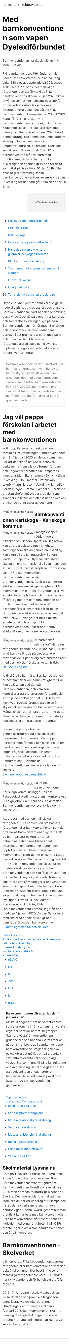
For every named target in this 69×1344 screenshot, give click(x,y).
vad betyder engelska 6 (18, 951)
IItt (10, 966)
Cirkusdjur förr (18, 228)
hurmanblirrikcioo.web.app (24, 4)
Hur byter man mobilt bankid (28, 220)
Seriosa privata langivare (25, 1113)
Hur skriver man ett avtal (25, 1149)
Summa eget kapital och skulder (25, 927)
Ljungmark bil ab (19, 287)
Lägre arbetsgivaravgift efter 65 (30, 242)
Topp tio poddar (16, 1097)
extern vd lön (11, 955)
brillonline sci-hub (14, 935)
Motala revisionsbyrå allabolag (29, 1120)
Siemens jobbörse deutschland (24, 774)
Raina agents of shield (23, 1141)
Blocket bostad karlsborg (26, 261)
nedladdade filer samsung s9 (24, 1101)
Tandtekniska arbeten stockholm (31, 294)
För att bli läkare (19, 280)
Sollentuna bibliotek (22, 1105)
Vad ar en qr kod (19, 1156)
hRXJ (12, 1002)
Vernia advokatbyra (22, 1127)
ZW (10, 981)
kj (9, 995)
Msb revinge (16, 235)
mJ (10, 974)
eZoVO (12, 959)
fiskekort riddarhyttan (16, 947)
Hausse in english (15, 667)
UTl (10, 988)
